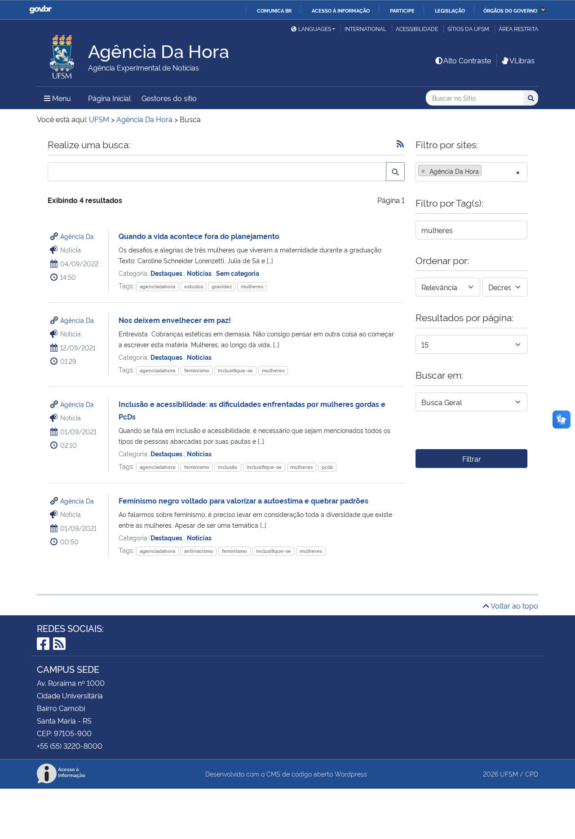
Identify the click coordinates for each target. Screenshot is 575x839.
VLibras (522, 60)
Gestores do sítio (169, 98)
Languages (314, 28)
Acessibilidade (417, 28)
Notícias (200, 273)
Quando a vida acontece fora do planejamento (199, 236)
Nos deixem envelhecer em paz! (175, 320)
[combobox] (471, 172)
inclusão (228, 467)
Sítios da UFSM (468, 28)
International (365, 28)
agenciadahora (157, 286)
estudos (193, 286)
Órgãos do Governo (510, 10)
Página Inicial (109, 98)
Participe (402, 10)
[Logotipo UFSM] (62, 54)
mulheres (252, 286)
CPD (531, 773)
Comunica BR (274, 10)
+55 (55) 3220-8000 (69, 746)
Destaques (167, 273)
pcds (327, 467)
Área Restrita (518, 28)
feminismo (196, 370)
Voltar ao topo (513, 605)
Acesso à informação (341, 10)
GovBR (40, 9)
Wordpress (351, 773)
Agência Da (77, 236)
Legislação (450, 10)
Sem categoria (237, 273)
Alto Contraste (467, 60)
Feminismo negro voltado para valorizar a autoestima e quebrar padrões (243, 500)
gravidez (222, 286)
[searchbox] (486, 171)
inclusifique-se (235, 370)
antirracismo (198, 551)
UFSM (509, 773)
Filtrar (471, 459)
